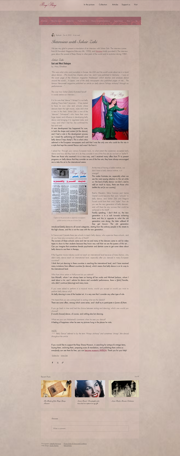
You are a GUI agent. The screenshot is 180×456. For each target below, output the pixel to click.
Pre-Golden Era (82, 21)
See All (137, 376)
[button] (136, 21)
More (128, 21)
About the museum (56, 21)
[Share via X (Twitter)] (58, 363)
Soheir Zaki (64, 355)
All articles (44, 21)
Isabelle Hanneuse (55, 444)
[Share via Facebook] (52, 363)
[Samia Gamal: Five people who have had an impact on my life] (90, 388)
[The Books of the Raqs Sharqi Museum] (56, 388)
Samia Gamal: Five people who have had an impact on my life (88, 402)
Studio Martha (54, 446)
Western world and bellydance (100, 21)
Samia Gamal (118, 21)
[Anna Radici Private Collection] (124, 388)
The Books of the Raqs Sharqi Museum (55, 402)
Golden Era (70, 21)
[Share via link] (63, 363)
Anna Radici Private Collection (122, 401)
